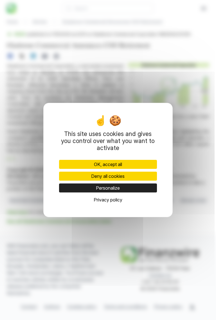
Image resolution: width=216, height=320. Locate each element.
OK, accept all (108, 164)
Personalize (108, 188)
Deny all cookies (108, 176)
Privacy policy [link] (108, 200)
